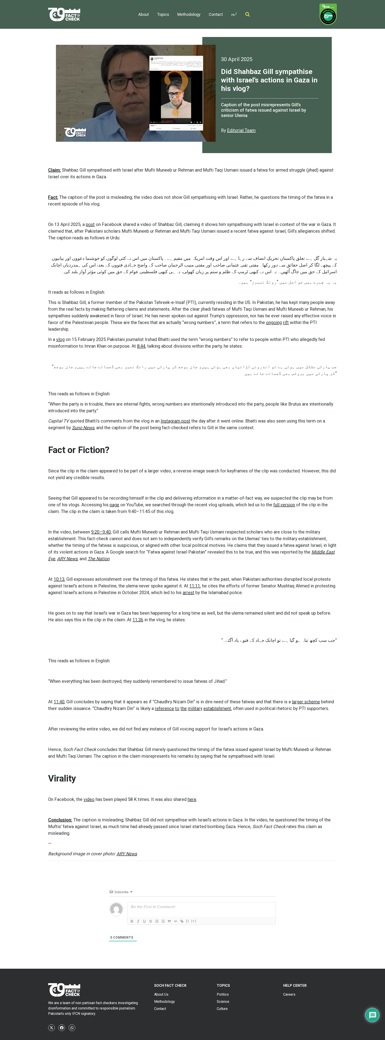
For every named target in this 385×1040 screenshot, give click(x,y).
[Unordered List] (163, 921)
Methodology (189, 14)
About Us (161, 994)
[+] (193, 921)
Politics (223, 994)
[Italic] (138, 921)
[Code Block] (175, 921)
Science (223, 1001)
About (143, 14)
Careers (289, 994)
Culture (222, 1009)
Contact (216, 14)
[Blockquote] (169, 921)
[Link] (182, 921)
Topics (163, 14)
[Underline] (144, 921)
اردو (234, 13)
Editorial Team (241, 130)
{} (187, 921)
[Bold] (132, 921)
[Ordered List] (157, 921)
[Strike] (150, 921)
